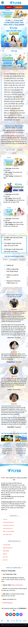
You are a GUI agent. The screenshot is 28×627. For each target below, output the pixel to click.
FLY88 (3, 477)
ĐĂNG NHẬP (19, 7)
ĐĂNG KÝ (9, 7)
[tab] (10, 149)
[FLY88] (15, 2)
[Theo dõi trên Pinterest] (7, 614)
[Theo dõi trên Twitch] (21, 614)
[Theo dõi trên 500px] (17, 614)
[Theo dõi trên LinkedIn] (10, 614)
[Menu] (2, 2)
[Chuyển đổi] (2, 237)
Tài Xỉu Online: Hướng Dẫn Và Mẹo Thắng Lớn (7, 445)
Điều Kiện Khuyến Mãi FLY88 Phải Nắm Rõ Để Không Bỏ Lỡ (21, 445)
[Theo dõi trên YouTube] (14, 614)
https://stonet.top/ (17, 132)
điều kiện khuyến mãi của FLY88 (17, 139)
